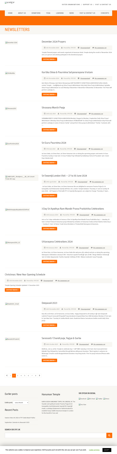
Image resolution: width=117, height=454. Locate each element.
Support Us (87, 4)
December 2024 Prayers (54, 41)
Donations (36, 13)
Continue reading (48, 59)
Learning (60, 13)
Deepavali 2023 (49, 303)
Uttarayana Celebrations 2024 (57, 241)
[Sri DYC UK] (21, 3)
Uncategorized (85, 48)
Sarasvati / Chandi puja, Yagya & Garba (61, 338)
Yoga (48, 13)
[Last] (39, 376)
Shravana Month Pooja (53, 107)
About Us (22, 13)
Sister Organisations (71, 4)
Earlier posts (9, 402)
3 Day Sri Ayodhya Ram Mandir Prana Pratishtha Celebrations (73, 208)
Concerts (105, 13)
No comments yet (100, 48)
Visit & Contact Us (103, 4)
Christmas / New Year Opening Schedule (25, 274)
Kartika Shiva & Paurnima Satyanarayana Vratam (67, 72)
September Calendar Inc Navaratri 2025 (17, 422)
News (71, 13)
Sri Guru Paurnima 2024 (54, 142)
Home (10, 13)
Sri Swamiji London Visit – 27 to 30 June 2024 (64, 175)
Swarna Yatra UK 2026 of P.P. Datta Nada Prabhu (20, 418)
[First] (7, 376)
